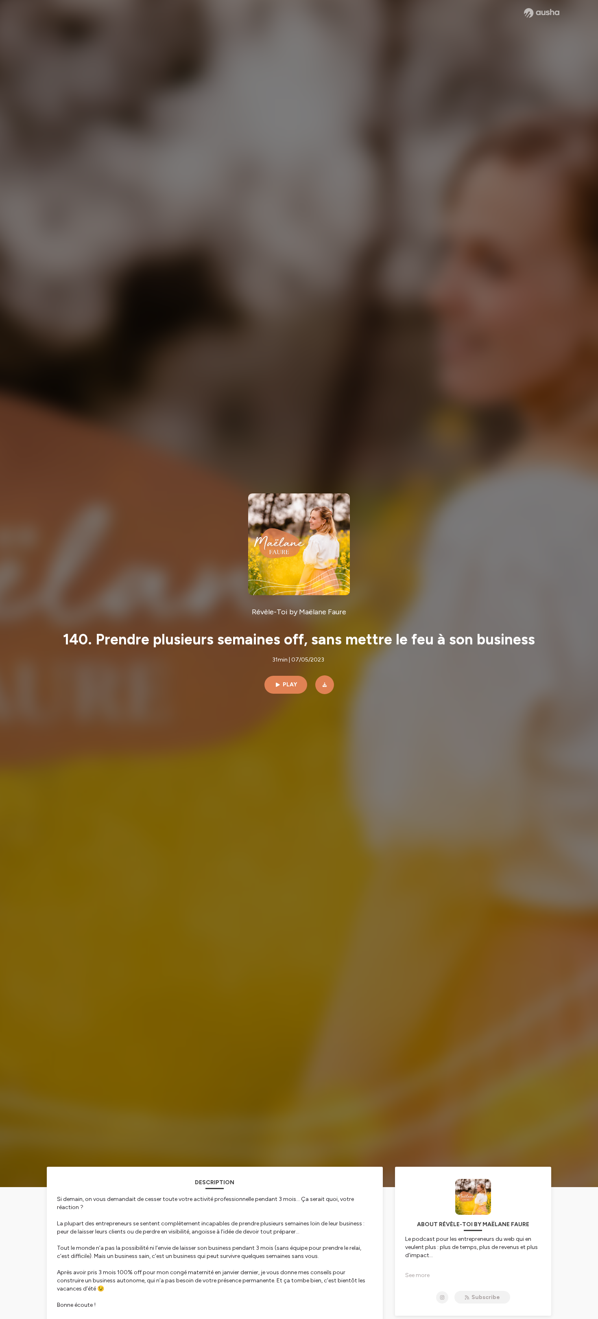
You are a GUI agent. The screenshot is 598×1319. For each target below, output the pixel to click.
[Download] (324, 684)
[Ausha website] (541, 13)
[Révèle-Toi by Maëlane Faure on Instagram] (442, 1297)
